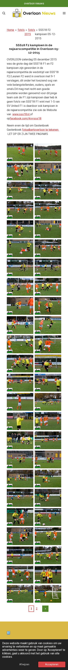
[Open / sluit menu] (64, 13)
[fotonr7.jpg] (20, 209)
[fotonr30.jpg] (48, 421)
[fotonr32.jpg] (48, 440)
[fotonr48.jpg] (48, 593)
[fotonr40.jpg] (48, 517)
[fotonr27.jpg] (20, 401)
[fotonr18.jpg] (48, 306)
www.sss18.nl (21, 114)
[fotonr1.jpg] (20, 152)
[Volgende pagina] (45, 609)
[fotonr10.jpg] (48, 229)
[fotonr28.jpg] (48, 401)
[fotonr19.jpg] (20, 325)
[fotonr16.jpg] (48, 286)
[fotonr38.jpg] (48, 497)
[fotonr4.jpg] (48, 171)
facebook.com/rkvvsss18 (25, 118)
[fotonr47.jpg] (20, 593)
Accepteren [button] (51, 664)
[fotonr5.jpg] (20, 190)
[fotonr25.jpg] (20, 382)
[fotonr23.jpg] (20, 363)
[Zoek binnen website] (4, 13)
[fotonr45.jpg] (20, 574)
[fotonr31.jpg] (20, 440)
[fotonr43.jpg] (20, 555)
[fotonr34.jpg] (48, 459)
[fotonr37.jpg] (20, 497)
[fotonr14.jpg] (48, 267)
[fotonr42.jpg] (48, 536)
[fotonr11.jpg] (20, 248)
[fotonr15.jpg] (20, 286)
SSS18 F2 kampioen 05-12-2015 (45, 34)
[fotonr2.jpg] (48, 152)
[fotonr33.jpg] (20, 459)
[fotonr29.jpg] (20, 421)
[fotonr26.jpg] (48, 382)
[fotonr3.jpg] (20, 171)
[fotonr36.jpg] (48, 478)
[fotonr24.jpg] (48, 363)
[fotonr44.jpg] (48, 555)
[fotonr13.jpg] (20, 267)
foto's (21, 30)
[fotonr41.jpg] (20, 536)
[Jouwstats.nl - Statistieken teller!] (8, 633)
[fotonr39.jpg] (20, 517)
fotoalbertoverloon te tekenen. (40, 129)
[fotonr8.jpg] (48, 209)
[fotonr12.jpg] (48, 248)
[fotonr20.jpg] (48, 325)
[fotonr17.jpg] (20, 306)
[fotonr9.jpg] (20, 229)
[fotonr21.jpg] (20, 344)
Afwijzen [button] (24, 664)
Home (10, 30)
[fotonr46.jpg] (48, 574)
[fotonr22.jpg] (48, 344)
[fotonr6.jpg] (48, 190)
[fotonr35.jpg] (20, 478)
